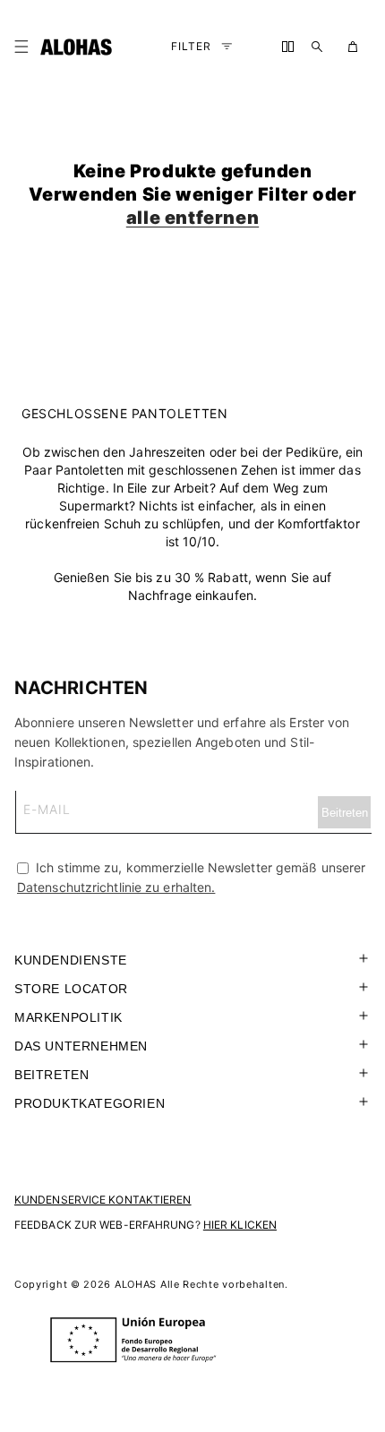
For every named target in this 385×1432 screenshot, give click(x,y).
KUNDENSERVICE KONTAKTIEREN (103, 1199)
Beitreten (51, 1075)
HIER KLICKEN (240, 1224)
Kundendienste (70, 960)
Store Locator (71, 989)
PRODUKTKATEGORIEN (89, 1103)
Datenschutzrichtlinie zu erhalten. (116, 887)
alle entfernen (192, 217)
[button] (25, 46)
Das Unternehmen (81, 1046)
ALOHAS (136, 1284)
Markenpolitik (68, 1017)
